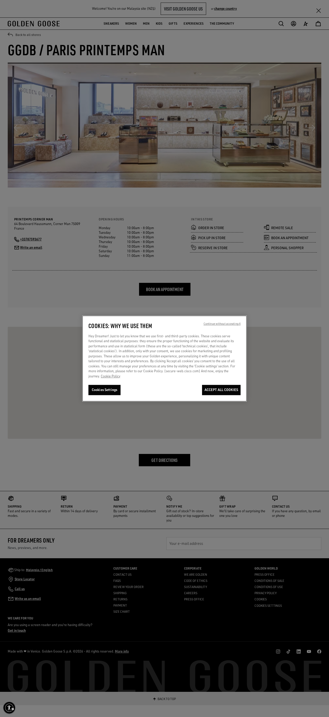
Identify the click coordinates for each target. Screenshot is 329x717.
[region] (164, 358)
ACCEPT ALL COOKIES (221, 390)
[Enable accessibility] (9, 708)
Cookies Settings (104, 390)
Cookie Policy (110, 376)
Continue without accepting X (222, 323)
